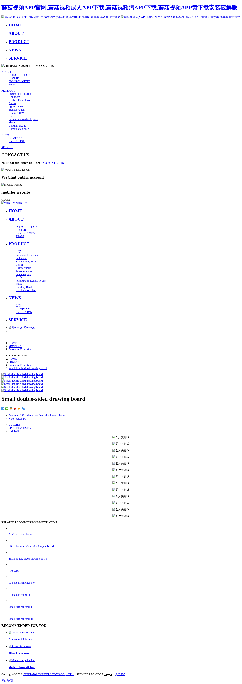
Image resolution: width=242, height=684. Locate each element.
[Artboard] (125, 564)
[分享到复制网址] (23, 408)
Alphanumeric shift (19, 594)
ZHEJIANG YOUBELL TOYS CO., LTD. (48, 674)
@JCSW (120, 674)
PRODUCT (15, 346)
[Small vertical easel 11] (125, 612)
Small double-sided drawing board (28, 368)
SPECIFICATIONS (20, 427)
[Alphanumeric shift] (125, 588)
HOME (15, 211)
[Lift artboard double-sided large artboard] (125, 540)
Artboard (14, 570)
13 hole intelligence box (22, 582)
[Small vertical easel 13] (125, 600)
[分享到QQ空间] (19, 408)
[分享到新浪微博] (15, 408)
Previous (37, 415)
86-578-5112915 (52, 163)
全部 (18, 251)
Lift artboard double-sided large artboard (31, 546)
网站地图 (7, 680)
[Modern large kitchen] (22, 660)
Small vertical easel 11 (21, 618)
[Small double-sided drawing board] (125, 552)
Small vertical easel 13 (21, 606)
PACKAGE (15, 431)
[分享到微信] (7, 408)
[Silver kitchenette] (20, 646)
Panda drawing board (20, 534)
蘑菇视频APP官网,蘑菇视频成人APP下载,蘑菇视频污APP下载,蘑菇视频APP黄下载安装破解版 (119, 7)
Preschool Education (20, 349)
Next (17, 418)
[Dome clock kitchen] (21, 632)
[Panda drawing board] (125, 528)
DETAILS (14, 424)
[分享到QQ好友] (11, 408)
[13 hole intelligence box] (125, 576)
